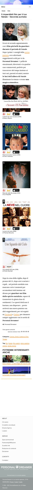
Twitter (16, 314)
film (7, 343)
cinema (5, 346)
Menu (3, 7)
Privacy (12, 482)
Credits (20, 482)
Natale (10, 343)
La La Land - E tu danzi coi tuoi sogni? (14, 375)
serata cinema (12, 346)
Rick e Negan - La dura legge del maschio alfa (16, 363)
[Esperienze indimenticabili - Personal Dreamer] (16, 2)
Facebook (8, 314)
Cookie (16, 482)
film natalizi (16, 343)
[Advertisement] (16, 397)
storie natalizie (25, 343)
